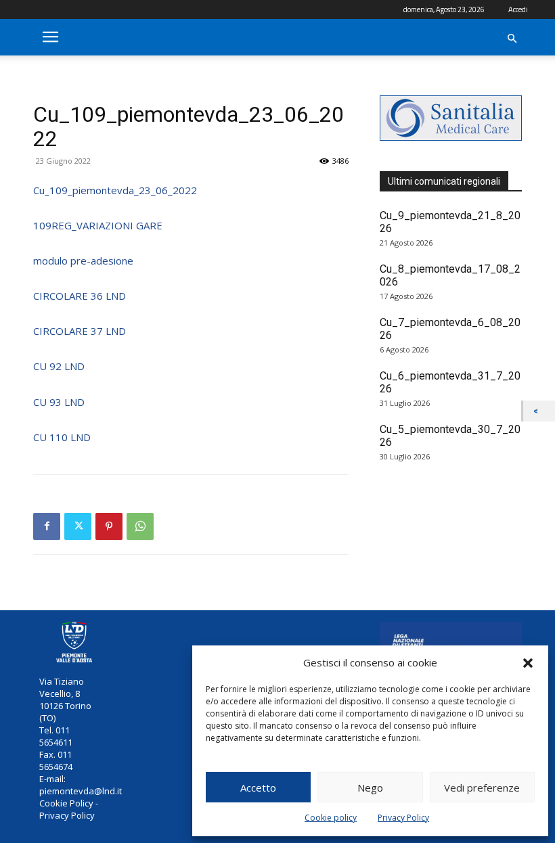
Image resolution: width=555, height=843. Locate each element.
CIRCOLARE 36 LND (79, 295)
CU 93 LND (59, 402)
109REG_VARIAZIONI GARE (97, 225)
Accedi (518, 9)
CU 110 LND (62, 437)
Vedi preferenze (482, 787)
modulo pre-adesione (83, 260)
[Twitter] (77, 526)
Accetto (258, 787)
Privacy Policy (403, 817)
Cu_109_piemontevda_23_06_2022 (115, 190)
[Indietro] (539, 411)
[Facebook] (46, 526)
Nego (370, 787)
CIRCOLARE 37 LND (79, 331)
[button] (528, 663)
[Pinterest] (109, 526)
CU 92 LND (59, 366)
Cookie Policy (66, 803)
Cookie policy (331, 817)
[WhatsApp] (140, 526)
